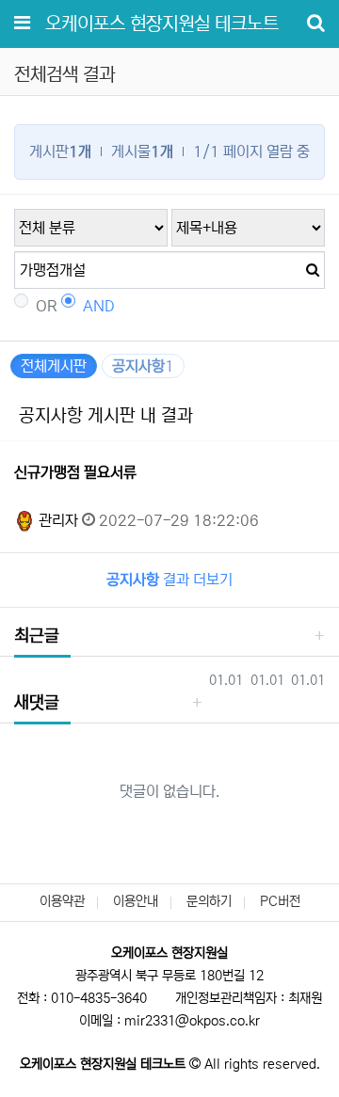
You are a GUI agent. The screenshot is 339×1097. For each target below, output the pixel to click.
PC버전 (280, 901)
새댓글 (36, 702)
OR (46, 305)
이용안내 (135, 901)
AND (98, 305)
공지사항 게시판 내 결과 (106, 415)
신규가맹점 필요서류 (75, 472)
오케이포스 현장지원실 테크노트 (162, 24)
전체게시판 (54, 366)
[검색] (306, 270)
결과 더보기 (169, 579)
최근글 (36, 636)
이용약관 (62, 901)
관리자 (56, 520)
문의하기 (209, 901)
